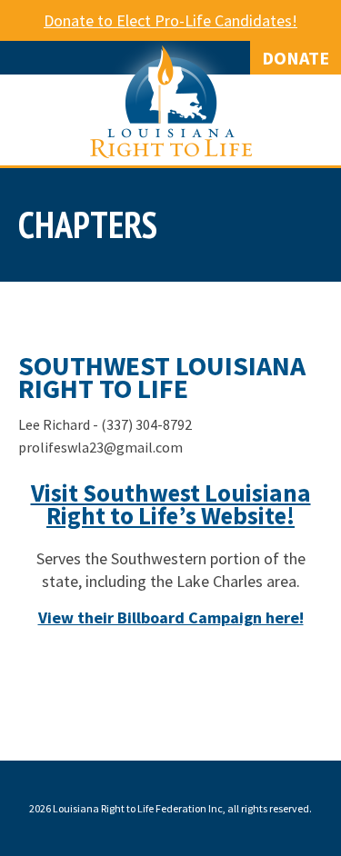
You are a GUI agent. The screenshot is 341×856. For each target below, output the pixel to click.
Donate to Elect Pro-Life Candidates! (170, 20)
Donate (295, 57)
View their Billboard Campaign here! (171, 617)
